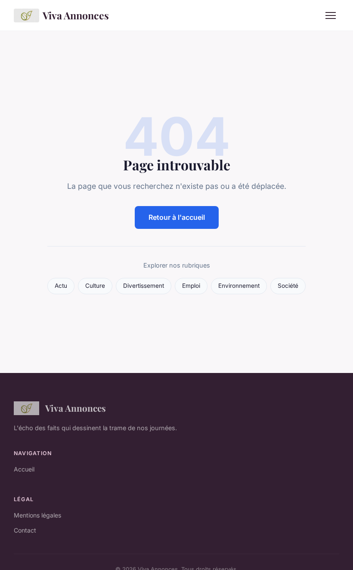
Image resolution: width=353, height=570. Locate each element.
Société (288, 285)
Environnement (239, 285)
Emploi (191, 285)
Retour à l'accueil (177, 217)
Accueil (24, 469)
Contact (25, 530)
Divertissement (143, 285)
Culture (95, 285)
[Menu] (330, 15)
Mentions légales (37, 515)
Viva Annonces (76, 15)
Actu (61, 285)
